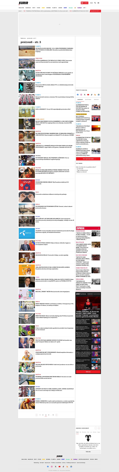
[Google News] (98, 95)
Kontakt (42, 462)
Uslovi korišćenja (81, 462)
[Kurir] (23, 3)
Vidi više (88, 451)
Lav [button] (91, 432)
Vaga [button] (98, 432)
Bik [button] (80, 432)
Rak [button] (88, 432)
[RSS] (95, 95)
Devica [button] (94, 432)
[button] (99, 428)
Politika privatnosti (71, 462)
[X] (84, 95)
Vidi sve (88, 371)
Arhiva (63, 462)
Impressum (47, 462)
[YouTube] (88, 95)
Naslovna (23, 38)
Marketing (36, 462)
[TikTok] (91, 95)
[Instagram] (81, 95)
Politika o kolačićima (56, 462)
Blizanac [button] (84, 432)
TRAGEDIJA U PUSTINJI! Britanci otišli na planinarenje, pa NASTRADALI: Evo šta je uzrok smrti (31, 11)
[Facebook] (77, 95)
